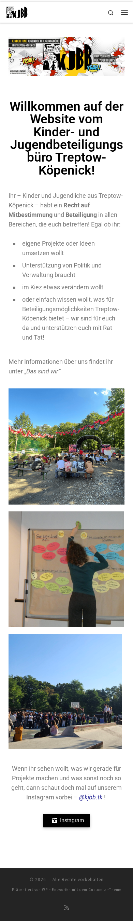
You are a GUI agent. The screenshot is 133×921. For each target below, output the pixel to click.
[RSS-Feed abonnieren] (66, 908)
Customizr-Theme (104, 889)
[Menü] (124, 12)
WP (45, 889)
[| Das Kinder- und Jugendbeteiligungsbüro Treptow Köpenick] (16, 11)
